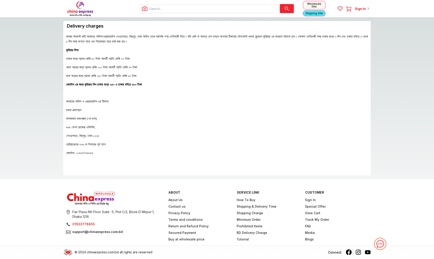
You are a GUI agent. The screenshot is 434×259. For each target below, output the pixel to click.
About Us (175, 200)
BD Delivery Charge (252, 233)
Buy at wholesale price (186, 239)
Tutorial (243, 239)
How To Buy (246, 200)
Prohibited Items (249, 226)
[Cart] (349, 9)
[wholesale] (114, 198)
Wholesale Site (314, 5)
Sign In (310, 200)
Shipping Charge (250, 213)
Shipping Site (314, 13)
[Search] (287, 8)
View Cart (313, 213)
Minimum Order (249, 219)
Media (310, 233)
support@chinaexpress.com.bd (97, 232)
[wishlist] (340, 9)
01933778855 (83, 224)
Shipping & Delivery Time (256, 206)
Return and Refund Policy (188, 226)
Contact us (177, 206)
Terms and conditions (185, 219)
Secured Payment (182, 233)
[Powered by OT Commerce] (68, 252)
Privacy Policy (179, 213)
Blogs (309, 239)
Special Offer (315, 206)
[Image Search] (144, 8)
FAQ (308, 226)
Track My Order (317, 219)
